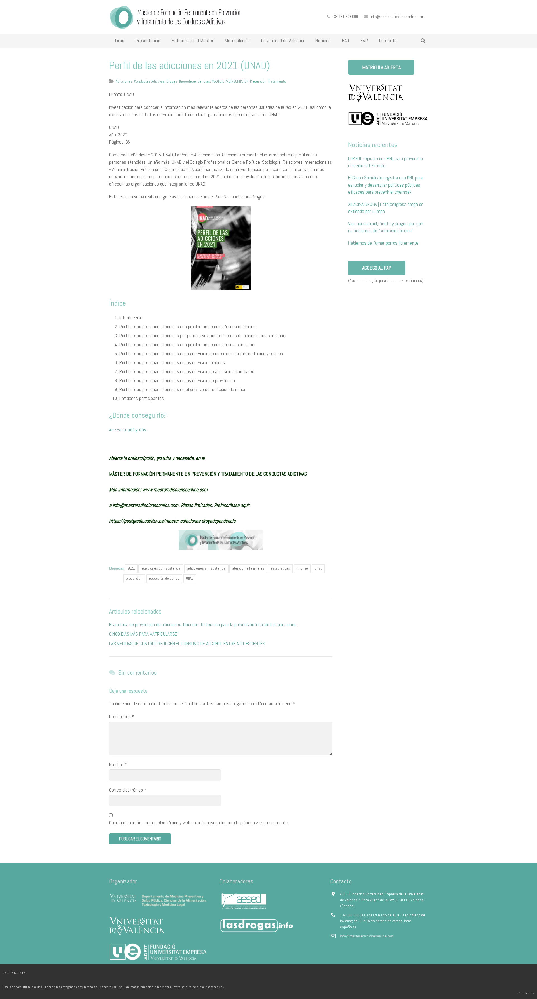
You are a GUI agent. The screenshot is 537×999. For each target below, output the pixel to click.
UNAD (190, 578)
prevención (134, 578)
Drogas (171, 81)
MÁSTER (217, 81)
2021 (131, 568)
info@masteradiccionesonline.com (397, 16)
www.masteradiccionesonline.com (175, 489)
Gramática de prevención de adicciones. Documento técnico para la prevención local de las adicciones (202, 624)
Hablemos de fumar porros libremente (383, 243)
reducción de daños (164, 578)
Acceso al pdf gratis (127, 430)
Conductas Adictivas (149, 81)
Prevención (258, 81)
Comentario (121, 716)
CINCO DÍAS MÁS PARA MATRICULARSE (143, 634)
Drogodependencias (194, 81)
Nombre (118, 764)
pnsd (318, 568)
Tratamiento (277, 81)
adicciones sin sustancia (206, 568)
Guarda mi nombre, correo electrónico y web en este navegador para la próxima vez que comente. (199, 823)
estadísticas (280, 568)
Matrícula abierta (381, 67)
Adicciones (124, 81)
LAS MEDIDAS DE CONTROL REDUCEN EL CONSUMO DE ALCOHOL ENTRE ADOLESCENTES (187, 643)
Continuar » (526, 993)
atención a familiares (248, 568)
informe (302, 568)
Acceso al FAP (376, 268)
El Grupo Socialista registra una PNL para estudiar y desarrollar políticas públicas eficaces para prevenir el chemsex (385, 185)
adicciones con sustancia (161, 568)
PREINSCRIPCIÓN (236, 81)
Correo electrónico (127, 790)
